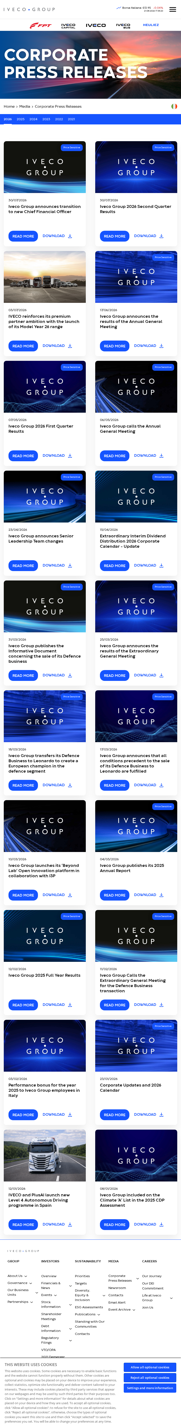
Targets (81, 1283)
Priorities (82, 1276)
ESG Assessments (89, 1307)
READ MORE (23, 236)
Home (9, 106)
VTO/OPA (48, 1350)
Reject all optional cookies (150, 1377)
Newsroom (117, 1288)
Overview (49, 1276)
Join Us (147, 1307)
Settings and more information (150, 1388)
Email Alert (117, 1302)
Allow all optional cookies (150, 1367)
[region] (90, 1391)
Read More (23, 1115)
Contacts (82, 1334)
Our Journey (152, 1276)
